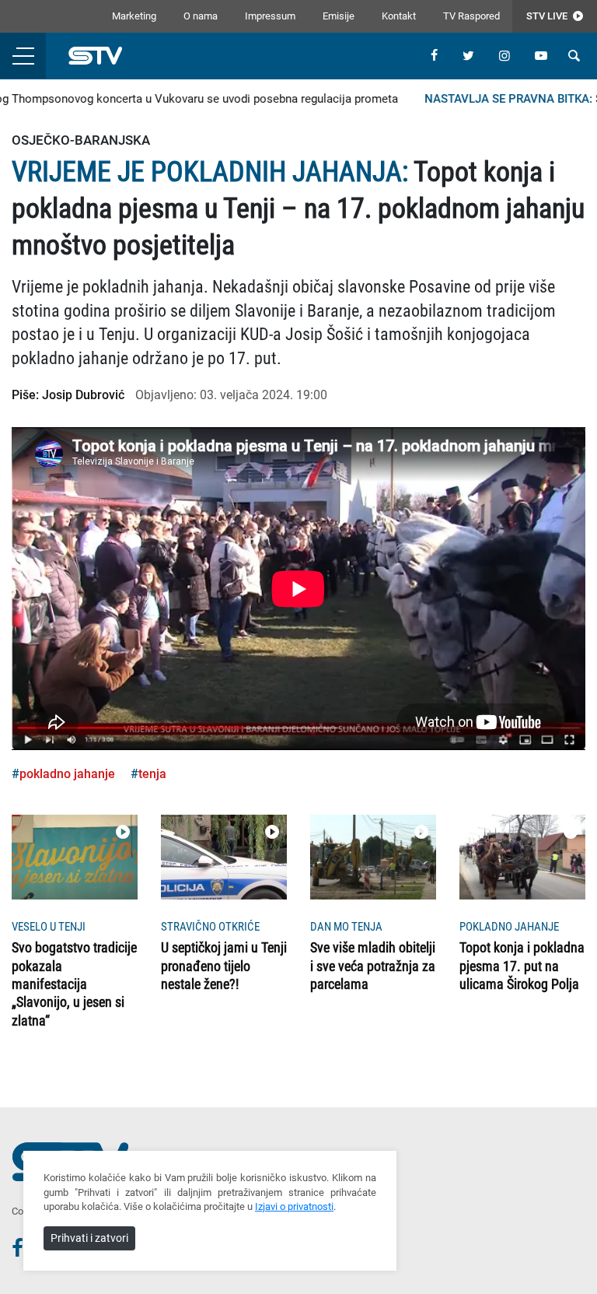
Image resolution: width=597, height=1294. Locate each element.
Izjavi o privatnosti (294, 1206)
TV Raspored (471, 16)
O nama (200, 16)
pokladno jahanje (67, 773)
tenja (152, 773)
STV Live (548, 16)
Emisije (338, 16)
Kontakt (399, 16)
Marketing (134, 16)
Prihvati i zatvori (89, 1238)
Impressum (270, 16)
